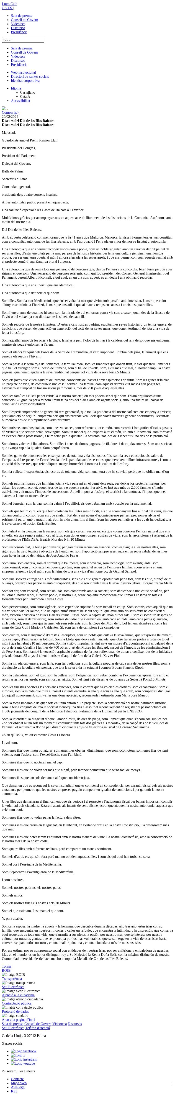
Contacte (17, 1079)
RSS (14, 1091)
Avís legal (18, 1087)
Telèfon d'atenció (37, 1028)
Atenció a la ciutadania (18, 995)
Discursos (18, 28)
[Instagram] (24, 1059)
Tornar (6, 966)
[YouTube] (23, 1063)
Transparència (12, 979)
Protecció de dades (15, 1011)
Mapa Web (19, 1083)
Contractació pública (16, 1003)
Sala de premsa (22, 16)
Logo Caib (9, 4)
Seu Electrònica (13, 987)
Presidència (19, 32)
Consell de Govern (24, 20)
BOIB (6, 970)
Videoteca (18, 24)
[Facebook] (23, 1051)
